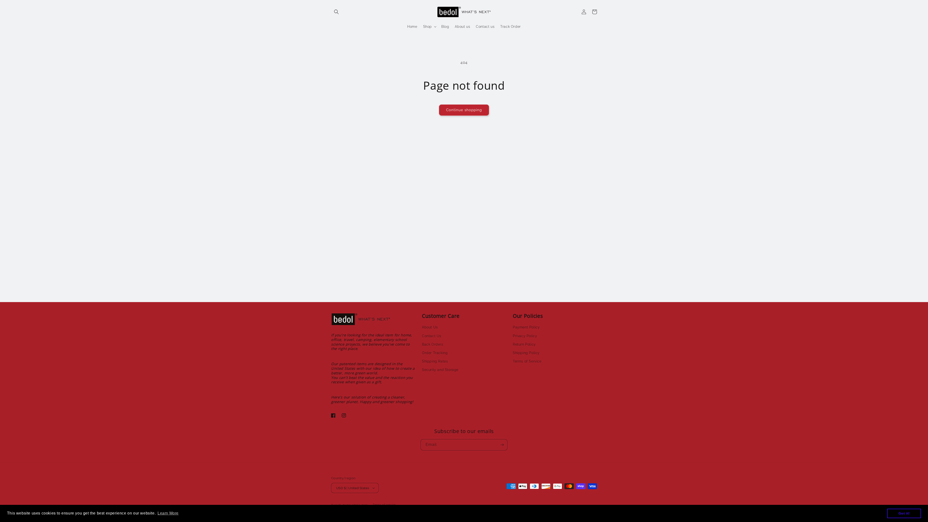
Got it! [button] (904, 513)
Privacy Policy (525, 336)
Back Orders (432, 344)
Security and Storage (440, 370)
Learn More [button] (168, 513)
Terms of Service (527, 361)
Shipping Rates (435, 361)
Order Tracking (435, 353)
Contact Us (431, 336)
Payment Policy (526, 327)
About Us (430, 327)
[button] (336, 12)
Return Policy (524, 344)
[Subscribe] (502, 444)
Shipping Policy (526, 353)
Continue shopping (464, 110)
